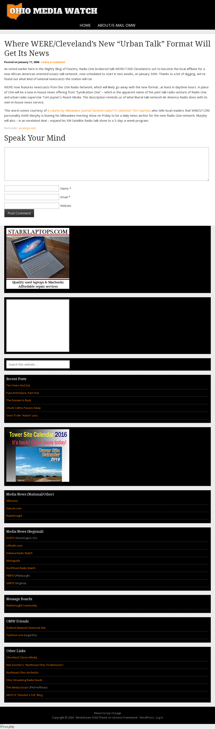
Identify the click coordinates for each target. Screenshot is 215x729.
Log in (159, 717)
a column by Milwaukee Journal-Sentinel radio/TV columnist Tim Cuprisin (98, 110)
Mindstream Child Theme (92, 717)
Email (64, 197)
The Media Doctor (17, 687)
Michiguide (13, 561)
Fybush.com (13, 508)
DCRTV (10, 538)
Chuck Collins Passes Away (23, 408)
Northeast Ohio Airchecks (22, 672)
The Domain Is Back (18, 400)
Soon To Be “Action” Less (22, 415)
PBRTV (10, 575)
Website (65, 206)
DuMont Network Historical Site (26, 628)
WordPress (147, 717)
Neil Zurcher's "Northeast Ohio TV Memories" (35, 665)
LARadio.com (14, 545)
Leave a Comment (53, 62)
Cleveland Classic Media (21, 657)
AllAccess (12, 501)
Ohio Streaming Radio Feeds (24, 680)
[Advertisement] (37, 325)
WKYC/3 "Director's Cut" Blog (24, 695)
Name (64, 188)
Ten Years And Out (18, 385)
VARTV (10, 583)
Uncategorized (27, 128)
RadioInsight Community (21, 605)
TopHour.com (14, 635)
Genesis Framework (125, 717)
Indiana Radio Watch (19, 553)
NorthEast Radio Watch (20, 568)
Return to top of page (107, 713)
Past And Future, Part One (22, 393)
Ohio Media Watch (52, 10)
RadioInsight (14, 516)
